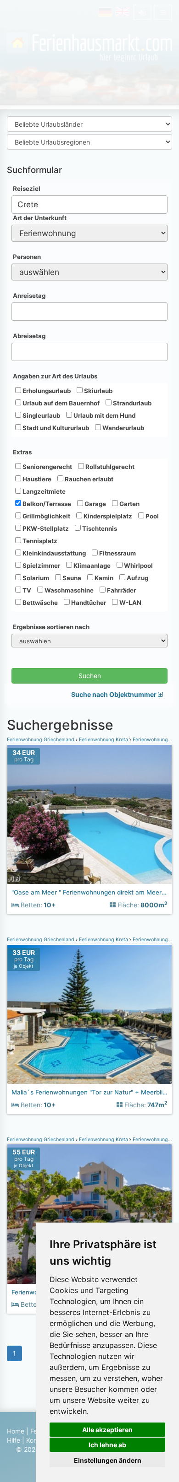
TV (26, 590)
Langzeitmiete (43, 491)
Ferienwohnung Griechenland (41, 740)
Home (15, 1431)
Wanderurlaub (122, 427)
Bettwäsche (39, 602)
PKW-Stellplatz (45, 528)
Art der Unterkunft (40, 217)
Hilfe (13, 1440)
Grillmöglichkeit (45, 516)
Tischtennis (99, 528)
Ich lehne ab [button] (107, 1445)
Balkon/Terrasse (46, 503)
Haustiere (36, 479)
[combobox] (89, 204)
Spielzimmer (40, 565)
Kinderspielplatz (107, 516)
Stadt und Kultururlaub (55, 427)
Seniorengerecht (46, 466)
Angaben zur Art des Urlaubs (55, 376)
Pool (151, 516)
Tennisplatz (39, 540)
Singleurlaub (40, 415)
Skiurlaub (97, 390)
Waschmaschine (68, 590)
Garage (94, 503)
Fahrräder (121, 590)
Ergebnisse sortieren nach (51, 627)
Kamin (103, 578)
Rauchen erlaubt (88, 479)
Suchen (89, 675)
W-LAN (129, 602)
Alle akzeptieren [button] (107, 1429)
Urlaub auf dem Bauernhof (60, 403)
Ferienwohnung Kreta (103, 740)
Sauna (71, 578)
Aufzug (136, 578)
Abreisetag (29, 336)
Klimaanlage (91, 565)
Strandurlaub (131, 403)
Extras (22, 452)
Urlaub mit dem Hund (103, 415)
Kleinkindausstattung (53, 553)
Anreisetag (29, 295)
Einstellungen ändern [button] (107, 1460)
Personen (27, 256)
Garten (129, 503)
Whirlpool (138, 565)
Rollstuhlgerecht (109, 466)
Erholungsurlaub (46, 390)
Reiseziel (26, 188)
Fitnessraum (117, 553)
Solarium (35, 578)
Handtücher (88, 602)
